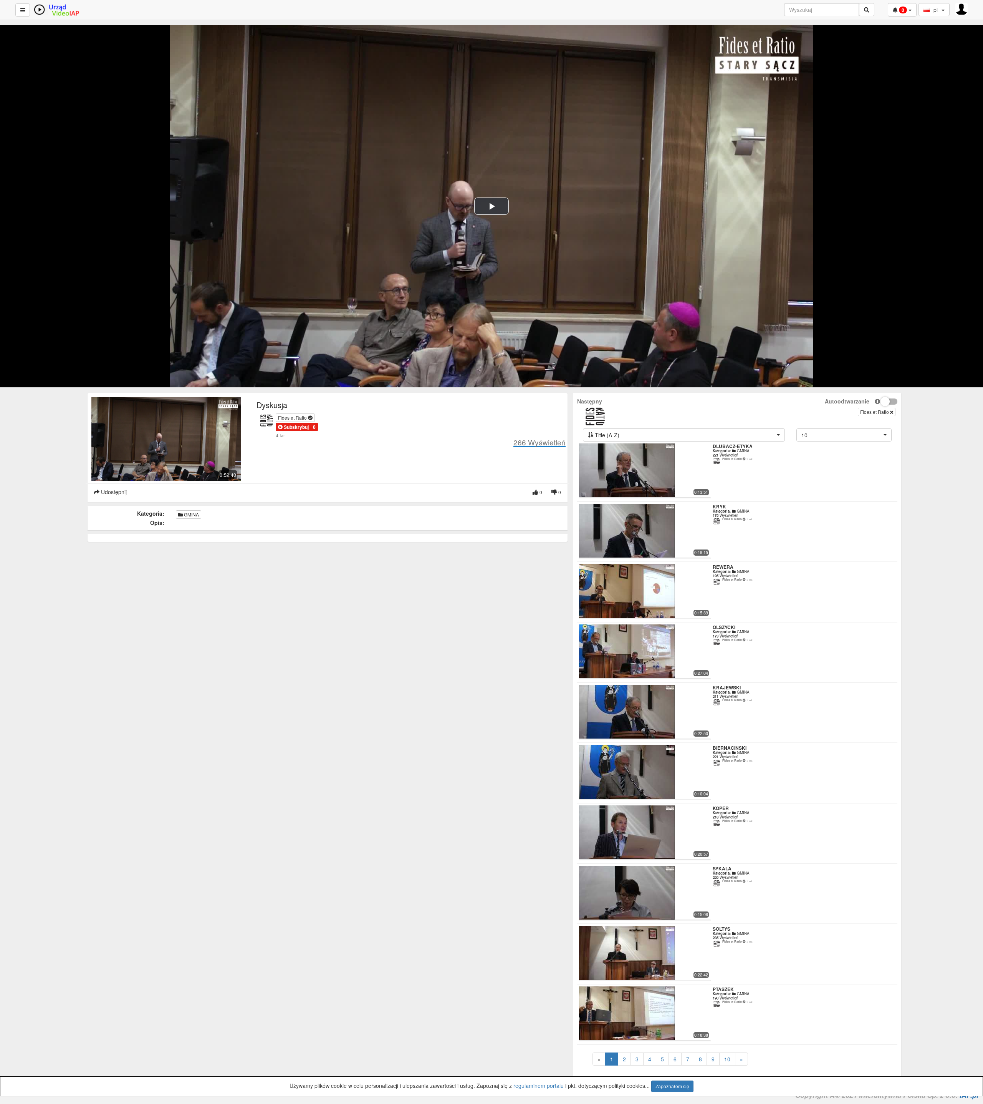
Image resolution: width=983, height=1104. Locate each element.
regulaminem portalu (538, 1085)
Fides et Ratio (293, 417)
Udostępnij (113, 492)
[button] (293, 427)
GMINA (191, 514)
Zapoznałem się (672, 1086)
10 (727, 1059)
